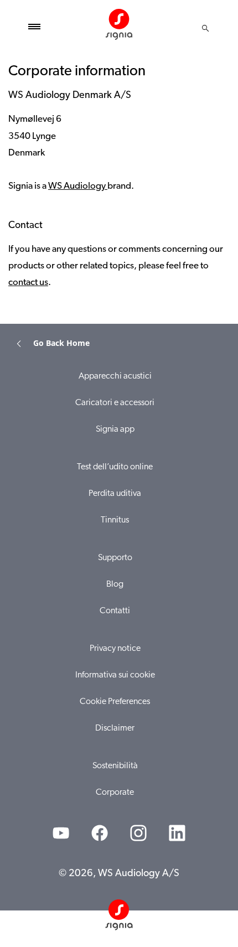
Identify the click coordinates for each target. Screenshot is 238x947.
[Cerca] (205, 28)
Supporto (115, 557)
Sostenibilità (115, 766)
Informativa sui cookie (115, 675)
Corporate (115, 792)
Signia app (115, 429)
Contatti (115, 611)
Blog (114, 584)
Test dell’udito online (115, 467)
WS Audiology (77, 186)
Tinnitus (115, 520)
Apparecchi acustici (115, 376)
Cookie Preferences (115, 701)
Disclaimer (114, 728)
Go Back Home (61, 343)
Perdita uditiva (115, 493)
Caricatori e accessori (114, 403)
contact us (28, 282)
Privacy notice (115, 648)
